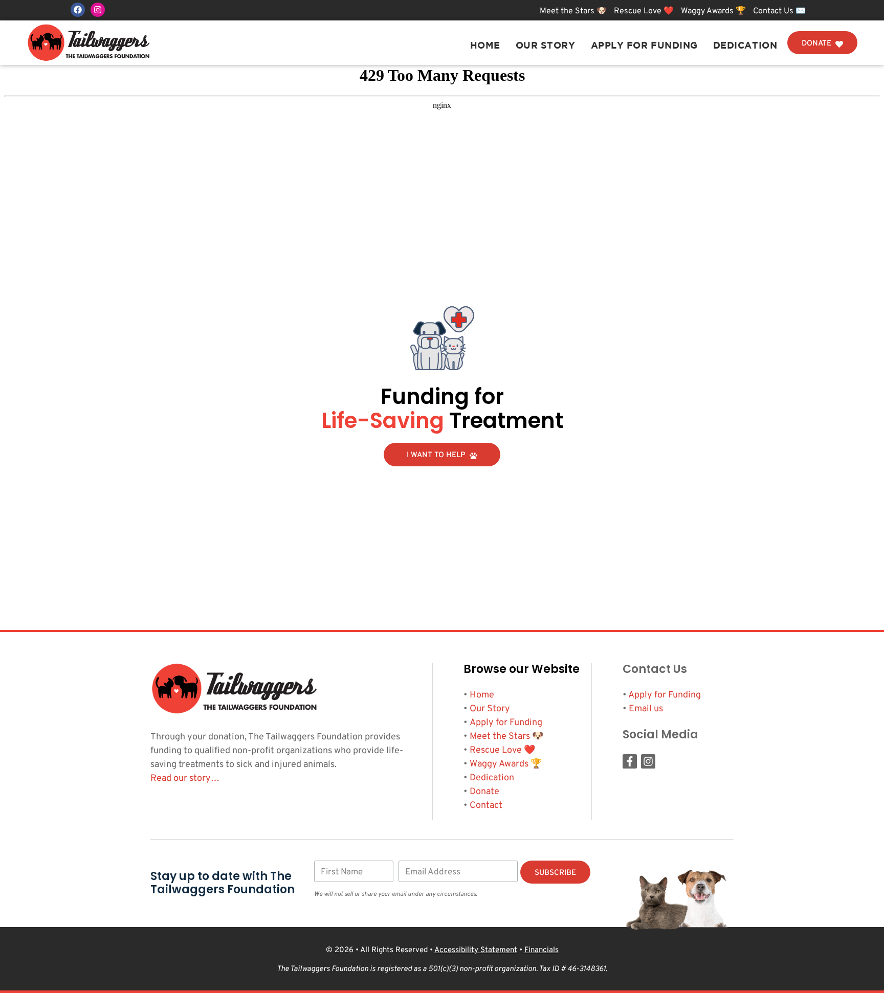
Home (485, 45)
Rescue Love (496, 750)
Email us (646, 709)
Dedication (745, 45)
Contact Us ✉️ (779, 11)
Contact (486, 805)
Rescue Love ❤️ (645, 11)
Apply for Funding (644, 45)
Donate (484, 792)
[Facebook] (78, 10)
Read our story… (184, 778)
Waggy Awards (499, 764)
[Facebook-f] (630, 761)
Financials (541, 950)
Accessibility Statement (475, 950)
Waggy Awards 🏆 (714, 11)
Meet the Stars (500, 736)
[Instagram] (98, 10)
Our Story (546, 45)
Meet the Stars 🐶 (574, 11)
